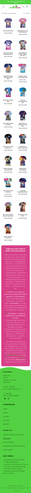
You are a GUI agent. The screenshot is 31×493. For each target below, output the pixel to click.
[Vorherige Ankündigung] (3, 2)
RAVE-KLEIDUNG (7, 450)
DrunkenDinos (15, 485)
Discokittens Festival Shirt (8, 101)
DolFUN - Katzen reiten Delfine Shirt (23, 77)
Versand (16, 490)
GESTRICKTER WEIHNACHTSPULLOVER (14, 446)
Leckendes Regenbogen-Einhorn (23, 191)
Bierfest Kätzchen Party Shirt (8, 237)
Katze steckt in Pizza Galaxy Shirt (8, 147)
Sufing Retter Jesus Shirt (22, 215)
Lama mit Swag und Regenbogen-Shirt (8, 53)
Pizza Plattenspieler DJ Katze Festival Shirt (8, 77)
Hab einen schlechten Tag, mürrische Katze (8, 215)
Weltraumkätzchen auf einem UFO (8, 169)
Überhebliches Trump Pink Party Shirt (23, 31)
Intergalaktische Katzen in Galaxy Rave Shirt (23, 54)
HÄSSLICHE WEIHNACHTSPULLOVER (13, 435)
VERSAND (6, 416)
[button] (3, 6)
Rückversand (6, 420)
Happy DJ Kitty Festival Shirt (22, 169)
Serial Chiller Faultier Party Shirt (8, 124)
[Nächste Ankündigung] (28, 2)
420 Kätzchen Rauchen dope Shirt (23, 147)
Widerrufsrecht (21, 488)
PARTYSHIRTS (7, 438)
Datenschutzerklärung (12, 488)
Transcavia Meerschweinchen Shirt (22, 101)
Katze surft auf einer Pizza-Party (8, 191)
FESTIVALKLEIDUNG (8, 442)
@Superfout (22, 357)
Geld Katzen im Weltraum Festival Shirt (22, 125)
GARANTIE (6, 424)
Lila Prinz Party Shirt (8, 31)
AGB (28, 488)
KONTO (5, 409)
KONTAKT (5, 413)
